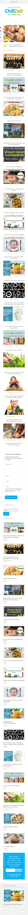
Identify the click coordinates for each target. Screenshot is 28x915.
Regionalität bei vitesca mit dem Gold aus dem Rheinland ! (14, 143)
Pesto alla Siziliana (8, 846)
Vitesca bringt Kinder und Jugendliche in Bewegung (14, 74)
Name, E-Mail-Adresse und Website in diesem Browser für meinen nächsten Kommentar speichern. (13, 490)
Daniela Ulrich (11, 70)
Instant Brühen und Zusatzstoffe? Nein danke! (14, 257)
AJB (11, 93)
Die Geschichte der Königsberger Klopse (14, 189)
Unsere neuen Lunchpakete (14, 166)
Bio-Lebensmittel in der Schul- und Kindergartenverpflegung (14, 98)
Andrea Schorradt (11, 368)
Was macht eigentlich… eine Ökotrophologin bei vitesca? (14, 420)
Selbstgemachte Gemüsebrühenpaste (14, 280)
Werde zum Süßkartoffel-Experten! (14, 212)
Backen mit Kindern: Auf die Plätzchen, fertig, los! (14, 444)
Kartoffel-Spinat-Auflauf (10, 827)
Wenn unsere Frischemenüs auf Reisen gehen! (14, 327)
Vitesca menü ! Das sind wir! (14, 350)
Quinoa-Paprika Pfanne (14, 121)
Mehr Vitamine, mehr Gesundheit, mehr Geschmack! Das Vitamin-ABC (14, 303)
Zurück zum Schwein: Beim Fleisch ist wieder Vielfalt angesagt (14, 396)
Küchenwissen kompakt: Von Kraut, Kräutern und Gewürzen (14, 373)
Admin (10, 392)
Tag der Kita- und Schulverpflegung (14, 235)
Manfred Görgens (11, 416)
